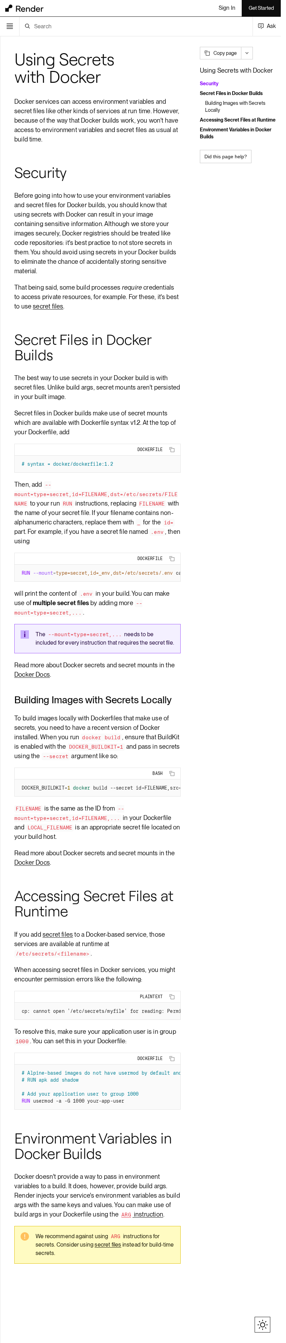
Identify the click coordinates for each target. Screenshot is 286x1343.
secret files (48, 306)
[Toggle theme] (262, 1325)
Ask (271, 26)
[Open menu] (10, 26)
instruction (142, 1214)
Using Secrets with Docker (236, 70)
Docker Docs (32, 674)
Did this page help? (225, 156)
